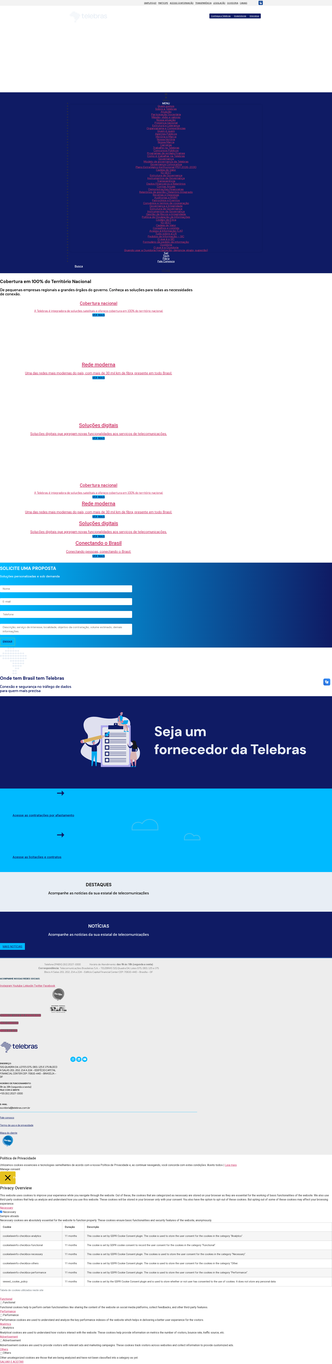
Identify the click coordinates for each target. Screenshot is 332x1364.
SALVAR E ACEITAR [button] (12, 1361)
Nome (3, 583)
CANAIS (243, 3)
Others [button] (4, 1349)
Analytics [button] (5, 1324)
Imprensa (254, 16)
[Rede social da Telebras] (73, 1059)
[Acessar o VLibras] (259, 3)
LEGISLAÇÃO (219, 3)
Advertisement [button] (9, 1336)
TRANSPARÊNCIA (203, 3)
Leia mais (231, 1165)
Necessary (9, 1212)
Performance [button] (8, 1311)
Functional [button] (6, 1299)
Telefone (5, 608)
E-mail (3, 595)
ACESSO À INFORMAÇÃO (181, 3)
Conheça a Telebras (221, 16)
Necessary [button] (6, 1207)
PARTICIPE (163, 3)
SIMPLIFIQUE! (150, 3)
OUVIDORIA (232, 3)
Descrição (5, 621)
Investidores (240, 16)
